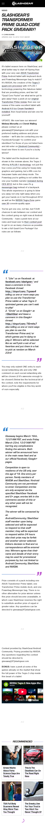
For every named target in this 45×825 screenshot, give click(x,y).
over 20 (5, 203)
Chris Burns (9, 34)
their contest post (33, 222)
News (4, 10)
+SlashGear (11, 314)
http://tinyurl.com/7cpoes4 (20, 291)
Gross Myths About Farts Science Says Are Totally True (11, 772)
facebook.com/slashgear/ (19, 281)
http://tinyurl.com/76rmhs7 (21, 323)
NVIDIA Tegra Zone (25, 200)
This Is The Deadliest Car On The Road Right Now (33, 772)
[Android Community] (28, 146)
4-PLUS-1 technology (20, 164)
